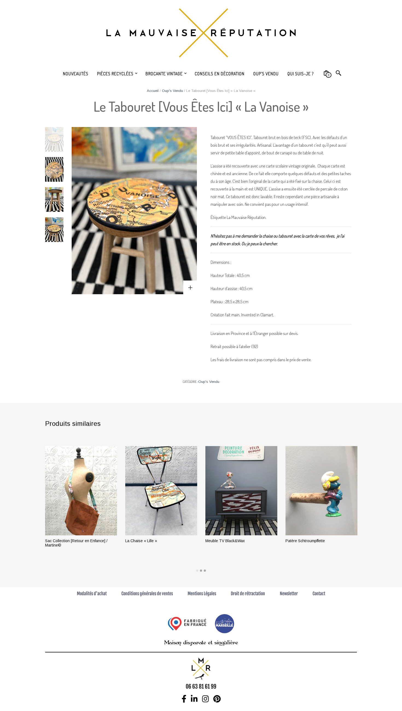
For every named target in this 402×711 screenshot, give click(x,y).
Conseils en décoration (219, 73)
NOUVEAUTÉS (75, 73)
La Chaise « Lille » (141, 541)
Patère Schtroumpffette (305, 541)
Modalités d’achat (92, 593)
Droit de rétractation (248, 593)
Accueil (153, 91)
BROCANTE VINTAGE (164, 73)
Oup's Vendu (172, 91)
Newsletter (289, 593)
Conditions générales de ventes (147, 593)
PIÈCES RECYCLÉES (115, 73)
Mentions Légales (202, 593)
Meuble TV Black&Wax (225, 541)
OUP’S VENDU (266, 73)
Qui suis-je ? (300, 73)
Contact (319, 593)
